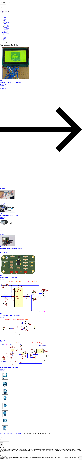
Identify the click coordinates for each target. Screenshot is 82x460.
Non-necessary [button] (2, 455)
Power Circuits (6, 28)
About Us (11, 433)
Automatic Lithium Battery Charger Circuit (8, 277)
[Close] (0, 439)
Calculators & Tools (5, 40)
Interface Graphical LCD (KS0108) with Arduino (12, 82)
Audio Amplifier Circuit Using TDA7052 (8, 338)
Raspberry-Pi (4, 30)
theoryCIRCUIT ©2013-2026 (5, 433)
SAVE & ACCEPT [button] (3, 459)
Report (3, 16)
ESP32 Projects (6, 33)
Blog (5, 38)
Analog (5, 19)
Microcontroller (4, 32)
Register (3, 13)
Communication (6, 22)
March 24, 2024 (2, 340)
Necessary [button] (1, 452)
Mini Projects (6, 27)
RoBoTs (5, 37)
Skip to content (2, 0)
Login (1, 13)
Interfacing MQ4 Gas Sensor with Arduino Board (10, 201)
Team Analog (2, 234)
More (3, 34)
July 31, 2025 (2, 279)
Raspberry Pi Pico (7, 31)
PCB (1, 275)
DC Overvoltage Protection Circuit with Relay (9, 367)
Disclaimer (16, 433)
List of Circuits (6, 26)
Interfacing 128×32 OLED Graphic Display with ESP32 (11, 248)
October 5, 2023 (2, 369)
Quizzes (3, 39)
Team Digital (2, 85)
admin (1, 341)
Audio (5, 20)
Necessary (3, 453)
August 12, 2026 (2, 217)
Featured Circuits (3, 252)
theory (5, 36)
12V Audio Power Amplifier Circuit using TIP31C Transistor (12, 232)
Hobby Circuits (6, 24)
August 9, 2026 (2, 233)
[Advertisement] (28, 179)
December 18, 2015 (3, 84)
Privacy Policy (20, 433)
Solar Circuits (6, 29)
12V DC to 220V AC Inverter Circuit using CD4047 (10, 315)
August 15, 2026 (2, 203)
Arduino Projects (2, 80)
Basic (5, 21)
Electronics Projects (5, 18)
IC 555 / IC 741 (6, 25)
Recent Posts (2, 188)
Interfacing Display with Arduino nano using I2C (10, 215)
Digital (5, 23)
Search (1, 440)
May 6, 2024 (2, 317)
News (5, 17)
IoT (4, 35)
